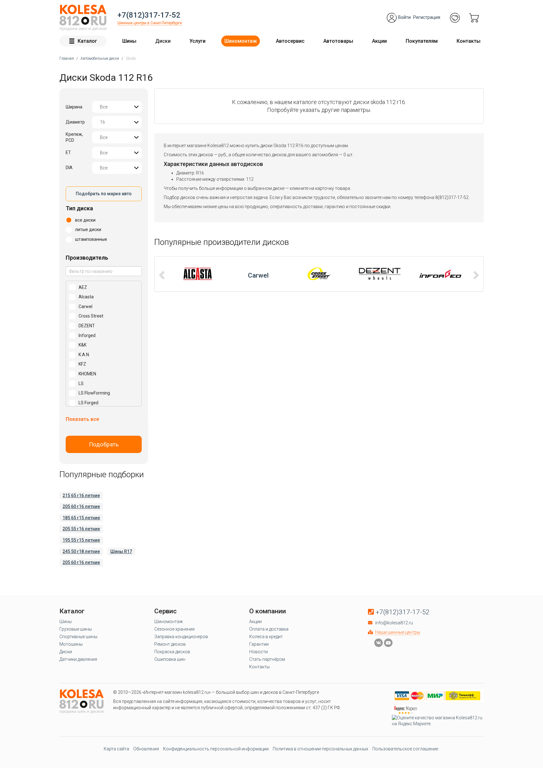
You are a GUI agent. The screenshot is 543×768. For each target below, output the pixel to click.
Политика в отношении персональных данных (320, 748)
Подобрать (104, 444)
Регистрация (426, 17)
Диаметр (75, 121)
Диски (163, 41)
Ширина (74, 106)
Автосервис (290, 41)
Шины (129, 41)
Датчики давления (78, 659)
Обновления (146, 748)
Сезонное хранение (174, 629)
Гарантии (259, 644)
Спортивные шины (78, 636)
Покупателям (422, 41)
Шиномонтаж (240, 41)
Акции (379, 41)
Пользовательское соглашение (405, 748)
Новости (258, 651)
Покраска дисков (172, 651)
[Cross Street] (258, 274)
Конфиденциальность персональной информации (216, 748)
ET (68, 152)
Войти (404, 17)
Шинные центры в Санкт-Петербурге (150, 23)
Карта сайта (116, 748)
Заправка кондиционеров (181, 636)
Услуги (197, 41)
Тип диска (79, 208)
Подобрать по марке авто (104, 193)
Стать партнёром (267, 659)
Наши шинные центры (397, 632)
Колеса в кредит (266, 636)
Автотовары (338, 41)
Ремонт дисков (170, 644)
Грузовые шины (75, 629)
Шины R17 (121, 551)
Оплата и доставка (268, 629)
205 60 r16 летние (81, 506)
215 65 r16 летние (81, 495)
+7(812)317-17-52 (149, 15)
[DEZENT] (319, 274)
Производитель (87, 257)
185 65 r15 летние (81, 517)
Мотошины (71, 644)
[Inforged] (380, 274)
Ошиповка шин (169, 659)
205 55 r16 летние (81, 528)
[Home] (83, 18)
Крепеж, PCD (74, 137)
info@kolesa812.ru (394, 622)
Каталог (87, 41)
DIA (69, 167)
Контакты (468, 41)
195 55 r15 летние (81, 540)
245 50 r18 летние (81, 551)
